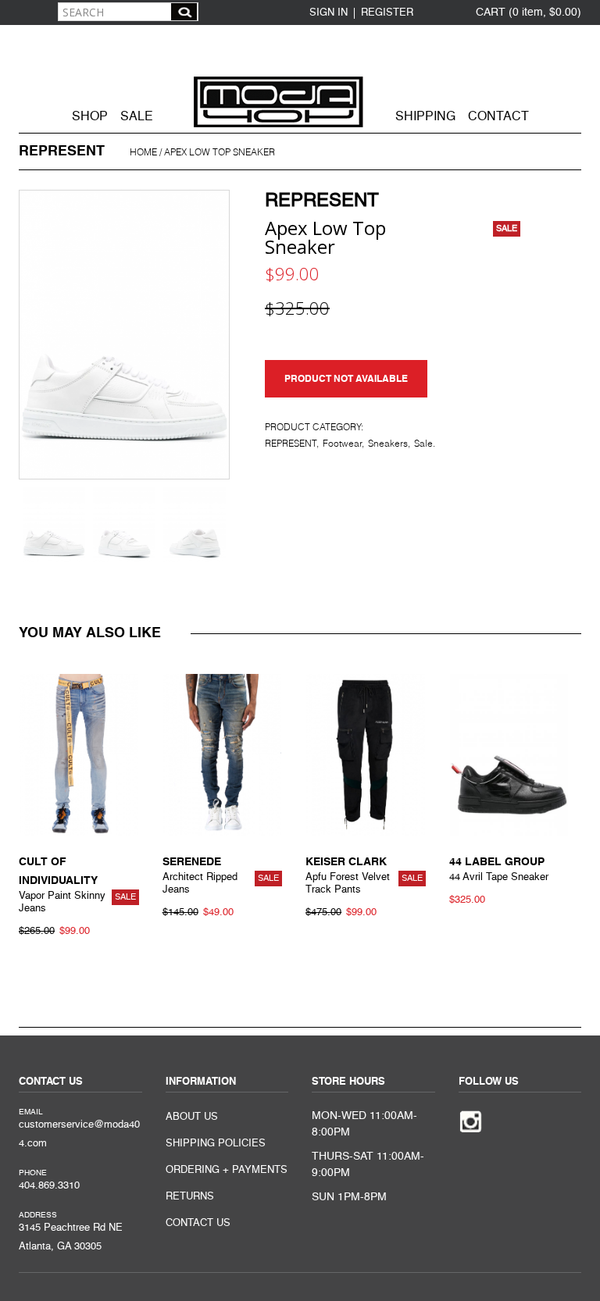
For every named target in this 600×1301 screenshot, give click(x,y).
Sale (423, 443)
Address (38, 1215)
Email (31, 1112)
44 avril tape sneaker (498, 877)
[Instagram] (471, 1120)
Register (387, 13)
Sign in (328, 13)
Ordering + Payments (227, 1170)
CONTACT (498, 117)
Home (143, 152)
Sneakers (388, 443)
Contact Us (198, 1223)
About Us (192, 1117)
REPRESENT (322, 201)
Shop (90, 117)
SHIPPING (425, 117)
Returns (190, 1197)
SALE (136, 117)
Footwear (342, 443)
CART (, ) (528, 12)
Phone (33, 1173)
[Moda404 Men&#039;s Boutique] (300, 77)
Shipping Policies (216, 1144)
